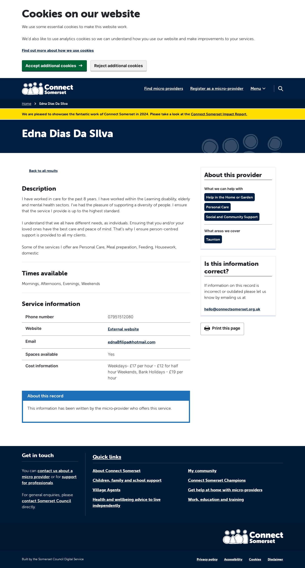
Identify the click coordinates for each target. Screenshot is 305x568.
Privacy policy (207, 559)
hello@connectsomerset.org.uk (232, 309)
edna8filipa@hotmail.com (131, 342)
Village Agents (106, 489)
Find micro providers (163, 88)
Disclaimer (275, 559)
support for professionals (49, 479)
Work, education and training (216, 499)
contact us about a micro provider (47, 473)
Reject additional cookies (118, 65)
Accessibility (233, 559)
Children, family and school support (127, 480)
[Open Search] (280, 88)
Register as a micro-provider (216, 88)
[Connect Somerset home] (47, 88)
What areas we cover (222, 231)
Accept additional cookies (50, 65)
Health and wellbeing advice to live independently (127, 502)
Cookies (255, 559)
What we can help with (223, 188)
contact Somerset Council (46, 500)
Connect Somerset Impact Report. (219, 114)
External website (123, 329)
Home (26, 103)
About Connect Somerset (116, 470)
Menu (256, 88)
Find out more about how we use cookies (58, 50)
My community (202, 470)
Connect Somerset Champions (217, 480)
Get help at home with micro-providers (225, 489)
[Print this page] (222, 329)
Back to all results (43, 170)
